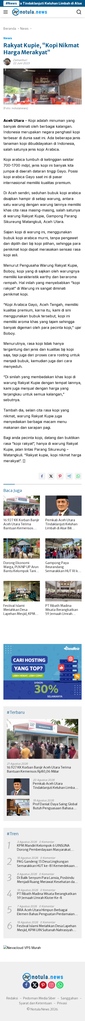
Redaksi (12, 998)
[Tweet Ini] (51, 476)
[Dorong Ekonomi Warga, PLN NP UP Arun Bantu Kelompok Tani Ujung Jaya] (21, 548)
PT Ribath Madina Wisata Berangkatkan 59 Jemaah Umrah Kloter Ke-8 (61, 610)
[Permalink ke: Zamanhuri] (7, 61)
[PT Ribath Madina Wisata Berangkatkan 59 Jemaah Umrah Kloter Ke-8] (63, 591)
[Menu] (6, 12)
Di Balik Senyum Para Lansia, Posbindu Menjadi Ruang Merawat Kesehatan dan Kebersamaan (47, 880)
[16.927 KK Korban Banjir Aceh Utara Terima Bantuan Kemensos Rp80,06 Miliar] (21, 506)
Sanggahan (69, 998)
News (7, 38)
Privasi (62, 1003)
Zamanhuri (20, 60)
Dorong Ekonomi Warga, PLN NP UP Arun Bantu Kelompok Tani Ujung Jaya (21, 567)
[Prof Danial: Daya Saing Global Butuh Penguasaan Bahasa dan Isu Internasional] (18, 807)
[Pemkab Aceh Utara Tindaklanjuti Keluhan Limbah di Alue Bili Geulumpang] (63, 506)
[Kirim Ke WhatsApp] (78, 476)
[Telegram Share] (69, 476)
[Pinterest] (43, 985)
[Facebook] (26, 985)
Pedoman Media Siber (39, 998)
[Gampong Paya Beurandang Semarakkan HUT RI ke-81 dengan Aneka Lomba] (63, 548)
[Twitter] (34, 985)
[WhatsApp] (59, 985)
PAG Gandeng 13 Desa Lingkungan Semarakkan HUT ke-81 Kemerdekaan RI (46, 864)
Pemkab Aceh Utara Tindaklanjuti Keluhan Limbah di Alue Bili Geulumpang (61, 524)
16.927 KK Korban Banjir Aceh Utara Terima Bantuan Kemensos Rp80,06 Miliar (21, 524)
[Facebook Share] (42, 476)
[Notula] (29, 12)
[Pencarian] (79, 12)
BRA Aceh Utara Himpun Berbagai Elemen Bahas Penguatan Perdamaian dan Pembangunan (46, 912)
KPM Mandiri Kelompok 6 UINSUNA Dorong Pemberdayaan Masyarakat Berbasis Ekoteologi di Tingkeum (44, 848)
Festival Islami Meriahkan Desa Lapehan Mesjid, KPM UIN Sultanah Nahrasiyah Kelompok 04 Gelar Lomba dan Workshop (19, 610)
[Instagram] (51, 985)
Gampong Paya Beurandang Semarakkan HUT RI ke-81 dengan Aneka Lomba (63, 567)
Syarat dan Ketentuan (35, 1003)
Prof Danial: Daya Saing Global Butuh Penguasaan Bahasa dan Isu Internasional (55, 806)
